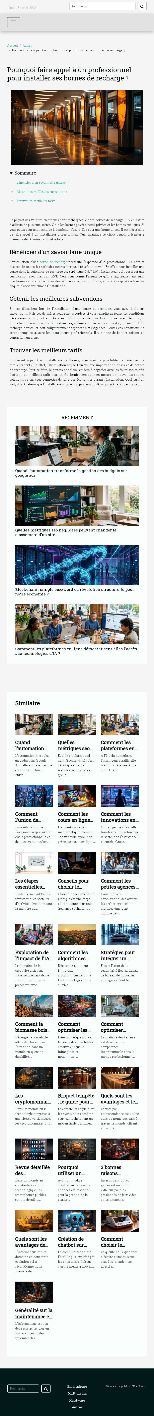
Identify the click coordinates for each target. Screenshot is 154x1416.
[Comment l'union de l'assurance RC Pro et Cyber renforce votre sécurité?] (34, 795)
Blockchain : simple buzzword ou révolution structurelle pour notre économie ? (74, 591)
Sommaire (25, 172)
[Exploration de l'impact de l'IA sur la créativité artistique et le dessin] (34, 933)
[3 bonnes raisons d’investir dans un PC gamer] (120, 1148)
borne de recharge (53, 261)
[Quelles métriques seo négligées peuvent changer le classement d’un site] (77, 506)
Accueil (12, 45)
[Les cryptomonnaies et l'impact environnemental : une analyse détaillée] (34, 1077)
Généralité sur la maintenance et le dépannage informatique (34, 1319)
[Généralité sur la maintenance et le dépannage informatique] (34, 1292)
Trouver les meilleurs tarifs (35, 200)
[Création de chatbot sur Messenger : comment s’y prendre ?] (77, 1220)
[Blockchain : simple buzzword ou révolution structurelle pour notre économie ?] (77, 565)
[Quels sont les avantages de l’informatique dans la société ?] (34, 1220)
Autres (27, 45)
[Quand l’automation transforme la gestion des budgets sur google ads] (77, 446)
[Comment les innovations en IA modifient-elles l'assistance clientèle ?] (120, 795)
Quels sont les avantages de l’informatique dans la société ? (33, 1248)
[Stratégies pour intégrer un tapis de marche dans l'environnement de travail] (120, 933)
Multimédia (77, 1393)
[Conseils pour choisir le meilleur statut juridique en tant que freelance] (77, 862)
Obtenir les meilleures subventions (41, 191)
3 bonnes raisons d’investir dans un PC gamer (118, 1176)
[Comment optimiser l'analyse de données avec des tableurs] (120, 1005)
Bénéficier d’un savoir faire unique (41, 182)
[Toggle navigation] (13, 22)
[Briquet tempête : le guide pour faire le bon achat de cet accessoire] (77, 1077)
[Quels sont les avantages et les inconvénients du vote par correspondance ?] (120, 1077)
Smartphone (77, 1386)
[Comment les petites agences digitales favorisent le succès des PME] (120, 862)
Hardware (77, 1400)
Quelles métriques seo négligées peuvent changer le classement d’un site (66, 532)
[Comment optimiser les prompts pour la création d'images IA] (77, 1005)
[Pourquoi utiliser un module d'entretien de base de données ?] (77, 1148)
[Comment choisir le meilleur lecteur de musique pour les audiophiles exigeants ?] (120, 1220)
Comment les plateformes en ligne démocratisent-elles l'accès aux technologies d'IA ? (76, 651)
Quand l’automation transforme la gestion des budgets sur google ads (71, 473)
